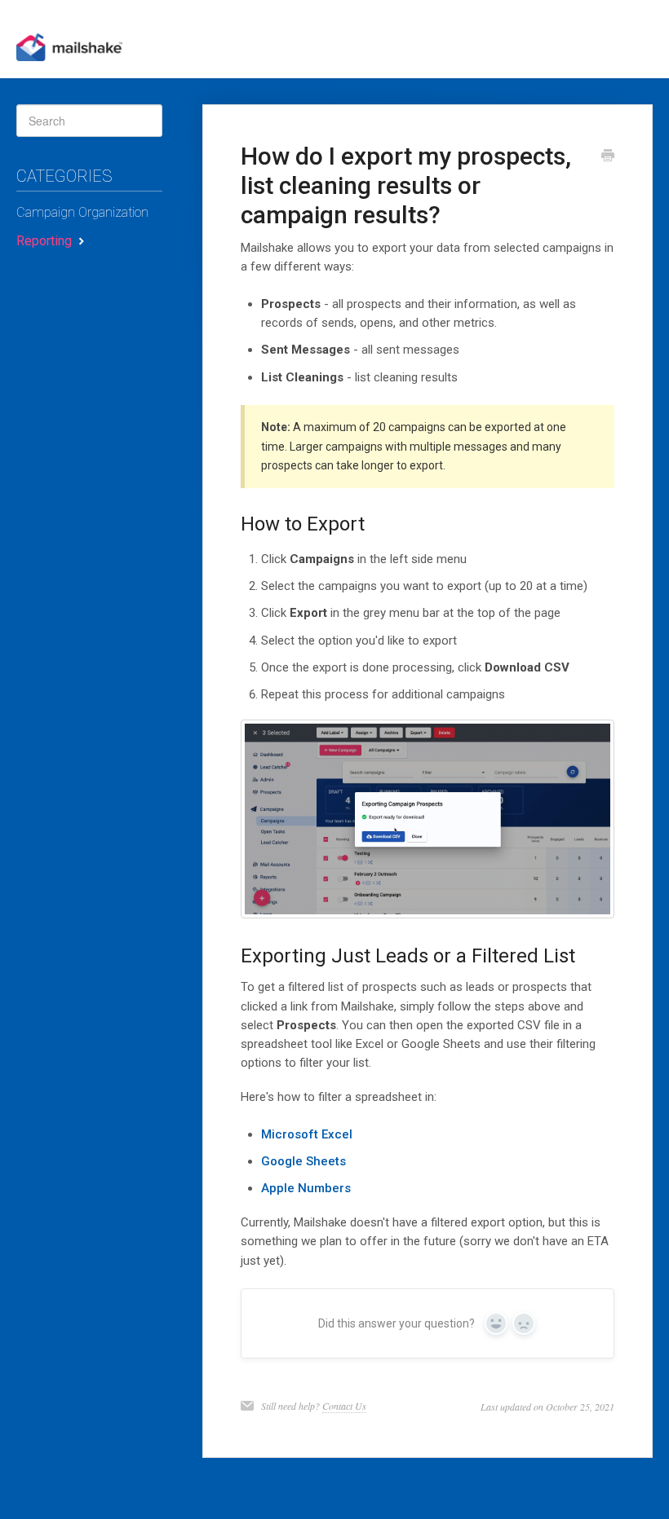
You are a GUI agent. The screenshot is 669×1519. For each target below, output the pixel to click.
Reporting (45, 241)
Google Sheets (303, 1161)
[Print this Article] (607, 157)
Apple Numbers (306, 1188)
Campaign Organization (82, 212)
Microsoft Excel (306, 1134)
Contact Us (344, 1405)
